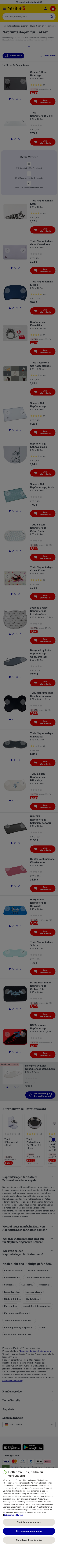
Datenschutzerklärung (13, 1515)
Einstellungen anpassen (29, 1522)
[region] (29, 1507)
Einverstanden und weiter (29, 1531)
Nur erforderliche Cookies (29, 1540)
